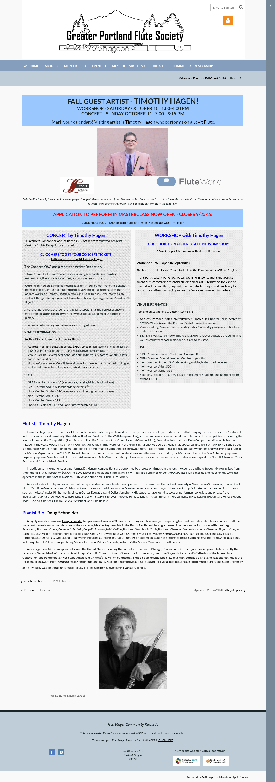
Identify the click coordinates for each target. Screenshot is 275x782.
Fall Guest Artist (215, 78)
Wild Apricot (210, 777)
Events (197, 78)
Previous (29, 590)
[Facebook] (52, 752)
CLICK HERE (165, 740)
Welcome (184, 78)
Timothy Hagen (140, 121)
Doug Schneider (62, 512)
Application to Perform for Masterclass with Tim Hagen (148, 222)
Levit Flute (203, 121)
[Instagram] (61, 752)
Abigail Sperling (235, 590)
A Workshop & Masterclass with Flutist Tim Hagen (189, 251)
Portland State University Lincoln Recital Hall (53, 339)
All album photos (35, 581)
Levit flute (72, 432)
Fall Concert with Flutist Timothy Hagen (77, 259)
